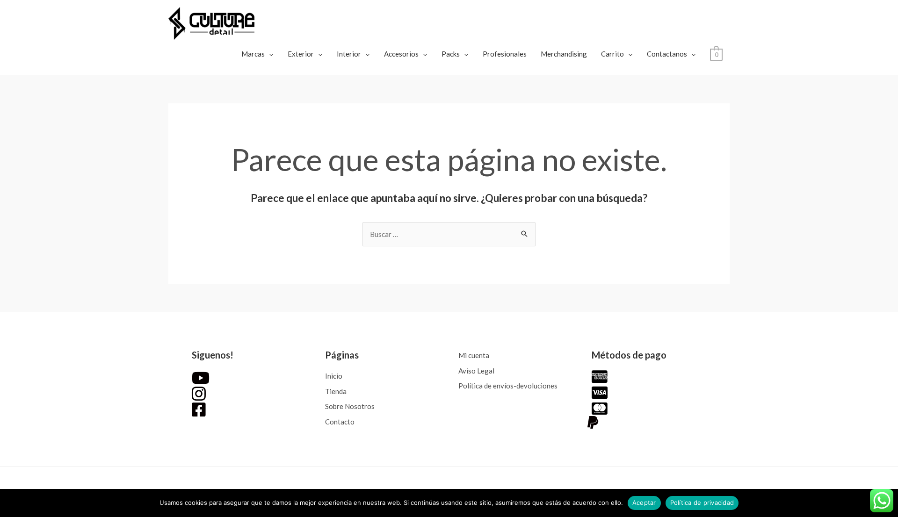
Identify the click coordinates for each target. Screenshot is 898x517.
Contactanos (667, 54)
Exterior (301, 54)
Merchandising (564, 54)
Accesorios (401, 54)
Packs (451, 54)
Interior (349, 54)
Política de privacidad (702, 502)
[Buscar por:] (449, 234)
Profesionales (505, 54)
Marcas (253, 54)
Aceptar (644, 502)
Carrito (612, 54)
